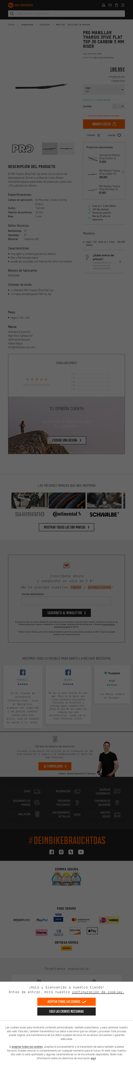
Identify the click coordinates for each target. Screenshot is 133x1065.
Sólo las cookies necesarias (66, 1011)
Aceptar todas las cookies (64, 1001)
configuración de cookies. (98, 992)
